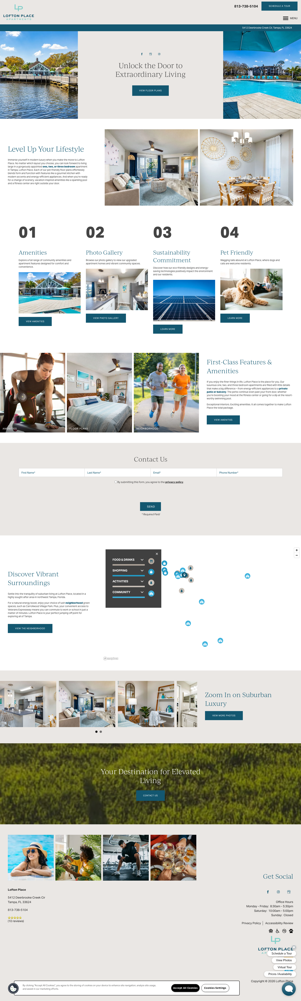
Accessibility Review (279, 923)
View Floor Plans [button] (150, 90)
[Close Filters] (156, 553)
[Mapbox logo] (110, 659)
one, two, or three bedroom (58, 166)
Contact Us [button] (150, 795)
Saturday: (260, 911)
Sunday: (276, 915)
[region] (127, 988)
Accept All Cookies (185, 988)
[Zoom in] (296, 550)
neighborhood (74, 602)
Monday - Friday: (257, 906)
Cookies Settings (215, 988)
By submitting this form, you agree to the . (150, 482)
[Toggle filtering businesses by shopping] (151, 572)
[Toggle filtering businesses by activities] (151, 583)
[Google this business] (150, 54)
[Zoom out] (296, 555)
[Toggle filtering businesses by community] (151, 593)
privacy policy (174, 482)
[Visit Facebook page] (141, 54)
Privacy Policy (251, 923)
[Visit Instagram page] (159, 54)
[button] (279, 6)
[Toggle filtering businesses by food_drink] (151, 561)
